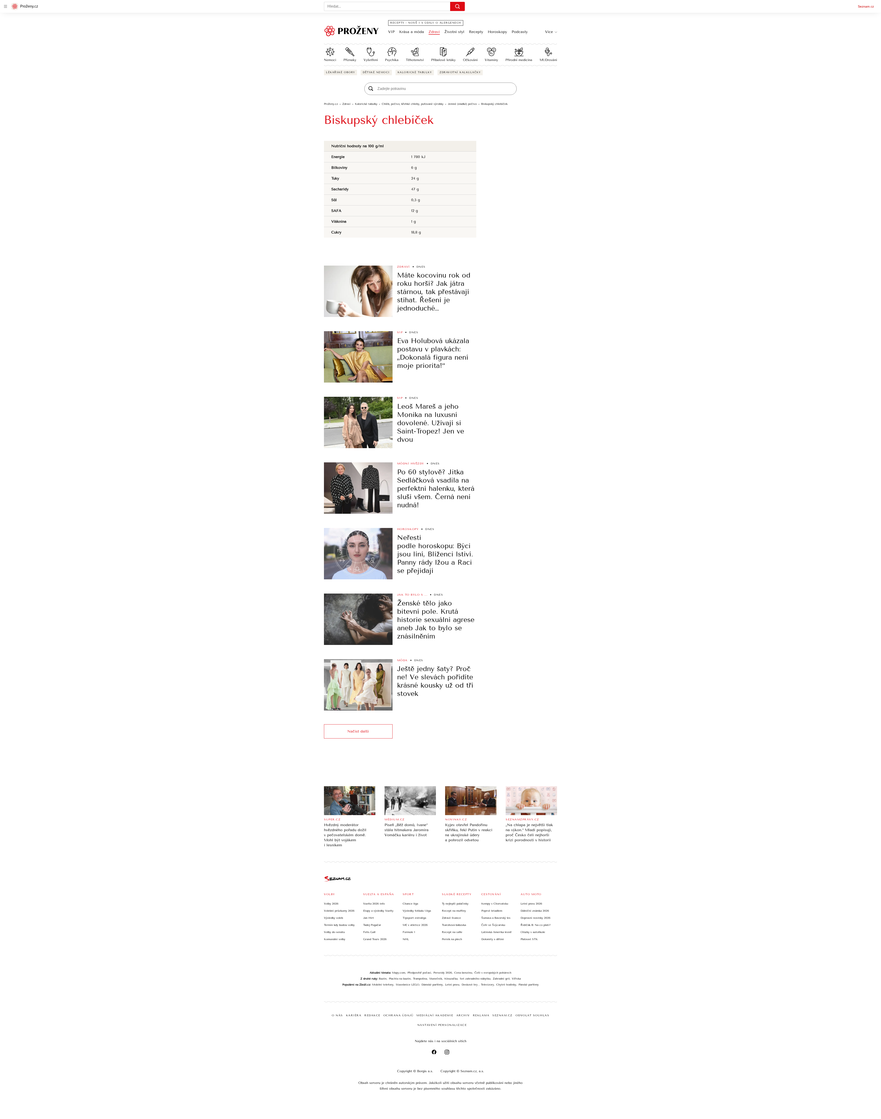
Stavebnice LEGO (407, 984)
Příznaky (349, 60)
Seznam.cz (866, 6)
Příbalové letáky (443, 60)
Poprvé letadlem (491, 910)
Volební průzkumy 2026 (339, 910)
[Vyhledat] (457, 6)
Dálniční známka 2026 (535, 910)
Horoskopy (497, 32)
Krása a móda (411, 32)
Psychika (392, 60)
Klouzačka (450, 978)
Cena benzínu (463, 972)
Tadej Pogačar (372, 925)
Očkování (470, 60)
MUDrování (548, 60)
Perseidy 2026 (442, 972)
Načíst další (358, 731)
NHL (406, 939)
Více (549, 32)
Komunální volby (334, 939)
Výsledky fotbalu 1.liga (417, 910)
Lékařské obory (340, 72)
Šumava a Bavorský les (495, 917)
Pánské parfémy (529, 984)
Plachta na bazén (400, 978)
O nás (337, 1015)
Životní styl (454, 32)
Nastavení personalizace (442, 1025)
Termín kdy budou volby (339, 925)
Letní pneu (452, 984)
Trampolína (420, 978)
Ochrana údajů (398, 1015)
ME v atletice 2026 (415, 925)
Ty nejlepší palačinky (455, 903)
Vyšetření (371, 60)
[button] (358, 291)
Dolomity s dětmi (492, 939)
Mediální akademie (434, 1015)
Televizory (487, 984)
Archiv (463, 1015)
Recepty (476, 32)
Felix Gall (369, 932)
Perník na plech (452, 939)
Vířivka (516, 978)
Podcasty (520, 32)
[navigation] (5, 6)
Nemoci (330, 60)
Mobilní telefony (382, 984)
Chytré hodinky (506, 984)
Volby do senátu (334, 932)
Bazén (383, 978)
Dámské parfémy (432, 984)
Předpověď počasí (419, 972)
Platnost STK (529, 939)
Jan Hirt (368, 917)
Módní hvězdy (410, 463)
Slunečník (435, 978)
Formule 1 (409, 932)
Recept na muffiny (454, 910)
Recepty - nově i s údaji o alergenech (425, 22)
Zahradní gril (501, 978)
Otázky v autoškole (533, 932)
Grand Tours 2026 (375, 939)
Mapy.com (398, 972)
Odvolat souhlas (532, 1015)
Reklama (481, 1015)
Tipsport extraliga (414, 917)
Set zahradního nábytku (475, 978)
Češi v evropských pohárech (492, 972)
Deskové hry (470, 984)
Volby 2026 (331, 903)
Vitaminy (491, 60)
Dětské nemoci (376, 72)
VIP (391, 32)
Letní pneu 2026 (531, 903)
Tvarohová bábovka (454, 925)
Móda (402, 660)
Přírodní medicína (518, 60)
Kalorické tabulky (415, 72)
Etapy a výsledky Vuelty (378, 910)
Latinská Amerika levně (496, 932)
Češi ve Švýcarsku (493, 925)
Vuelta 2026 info (374, 903)
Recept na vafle (452, 932)
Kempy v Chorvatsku (494, 903)
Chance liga (410, 903)
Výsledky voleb (333, 917)
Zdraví (434, 32)
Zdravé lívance (451, 917)
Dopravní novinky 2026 (535, 917)
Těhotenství (415, 60)
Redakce (372, 1015)
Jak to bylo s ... (412, 594)
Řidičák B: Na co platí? (536, 925)
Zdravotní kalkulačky (460, 72)
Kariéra (354, 1015)
